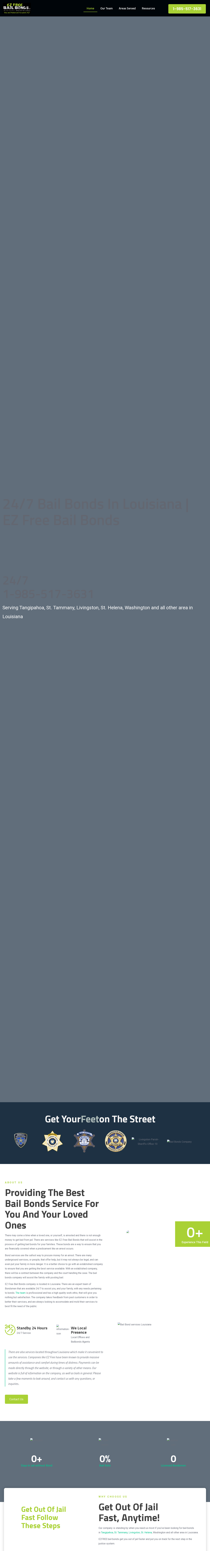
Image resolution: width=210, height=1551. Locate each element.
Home (90, 8)
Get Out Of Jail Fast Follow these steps (43, 1517)
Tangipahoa (107, 1532)
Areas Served (127, 8)
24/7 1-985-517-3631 (48, 587)
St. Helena (146, 1532)
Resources (148, 8)
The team (21, 1292)
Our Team (106, 8)
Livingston (134, 1532)
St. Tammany (121, 1532)
